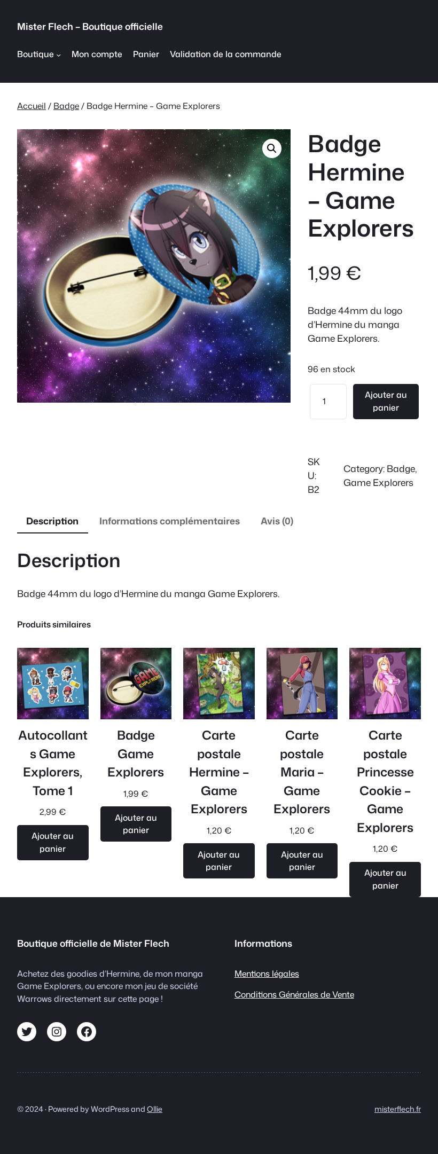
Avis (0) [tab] (277, 521)
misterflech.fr (397, 1108)
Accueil (31, 106)
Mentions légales (266, 973)
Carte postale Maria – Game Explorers (301, 771)
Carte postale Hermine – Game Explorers (219, 771)
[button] (271, 148)
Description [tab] (52, 521)
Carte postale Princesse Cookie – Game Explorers (385, 781)
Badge (66, 106)
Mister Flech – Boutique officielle (90, 26)
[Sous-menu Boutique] (58, 54)
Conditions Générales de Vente (294, 994)
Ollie (154, 1108)
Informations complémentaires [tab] (169, 521)
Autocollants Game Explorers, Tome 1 (53, 762)
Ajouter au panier (386, 401)
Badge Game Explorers (135, 753)
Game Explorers (378, 482)
